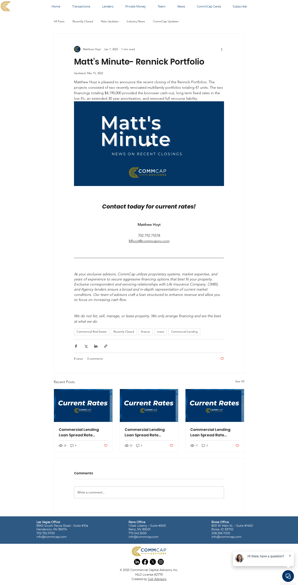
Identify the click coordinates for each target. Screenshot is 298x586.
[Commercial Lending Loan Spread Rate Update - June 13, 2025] (214, 405)
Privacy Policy (288, 583)
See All (239, 381)
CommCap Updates (166, 21)
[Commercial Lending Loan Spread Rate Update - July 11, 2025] (149, 405)
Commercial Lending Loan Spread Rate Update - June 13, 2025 (211, 432)
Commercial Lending (184, 331)
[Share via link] (106, 346)
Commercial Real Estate (92, 331)
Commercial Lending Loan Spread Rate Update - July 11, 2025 (145, 432)
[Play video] (149, 143)
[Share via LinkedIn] (96, 346)
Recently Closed (83, 21)
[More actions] (221, 49)
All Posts (59, 21)
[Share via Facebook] (76, 346)
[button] (137, 562)
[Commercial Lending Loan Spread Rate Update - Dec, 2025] (83, 405)
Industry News (136, 21)
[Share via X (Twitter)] (86, 346)
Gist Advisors (157, 579)
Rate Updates (110, 21)
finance (145, 331)
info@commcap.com (51, 537)
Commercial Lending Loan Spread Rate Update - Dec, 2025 (79, 432)
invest (160, 331)
